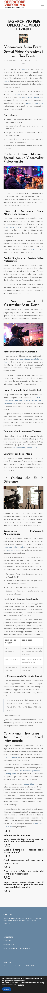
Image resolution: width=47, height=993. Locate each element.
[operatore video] (19, 4)
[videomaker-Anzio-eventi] (23, 38)
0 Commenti (18, 61)
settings (21, 985)
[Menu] (42, 5)
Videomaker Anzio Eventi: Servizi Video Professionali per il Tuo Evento (23, 51)
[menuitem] (42, 5)
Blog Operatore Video (32, 61)
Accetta (6, 989)
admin (23, 64)
